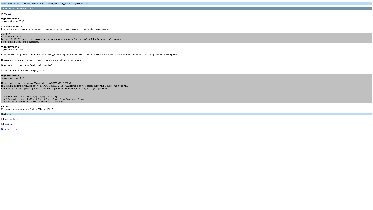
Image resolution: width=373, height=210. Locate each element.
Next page (9, 124)
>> (9, 13)
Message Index (11, 119)
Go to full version (9, 129)
